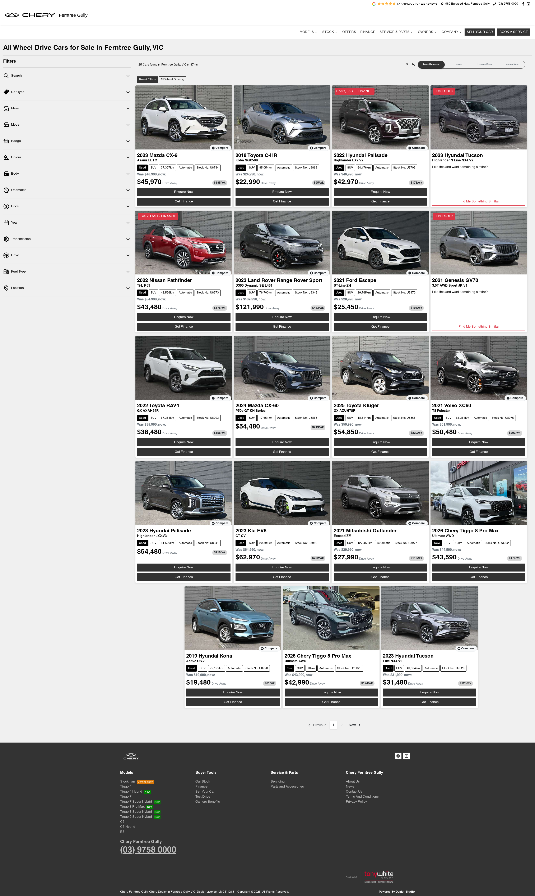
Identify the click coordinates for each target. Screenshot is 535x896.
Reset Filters (147, 79)
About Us (353, 781)
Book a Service (513, 32)
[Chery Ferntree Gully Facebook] (524, 4)
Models (307, 32)
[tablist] (471, 65)
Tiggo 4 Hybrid (131, 791)
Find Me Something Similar (479, 201)
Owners (425, 32)
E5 (122, 832)
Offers (349, 32)
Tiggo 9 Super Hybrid (136, 817)
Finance (367, 32)
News (350, 786)
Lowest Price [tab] (485, 64)
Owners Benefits (207, 801)
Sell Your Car (480, 32)
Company (450, 32)
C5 (122, 822)
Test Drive (202, 796)
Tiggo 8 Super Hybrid (136, 812)
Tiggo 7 (125, 796)
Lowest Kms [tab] (511, 64)
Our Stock (202, 781)
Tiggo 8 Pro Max (132, 806)
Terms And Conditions (362, 796)
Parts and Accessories (287, 786)
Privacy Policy (356, 801)
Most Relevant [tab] (431, 64)
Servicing (278, 781)
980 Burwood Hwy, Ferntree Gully (467, 4)
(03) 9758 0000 (508, 4)
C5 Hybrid (127, 827)
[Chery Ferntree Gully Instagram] (529, 4)
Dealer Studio (405, 892)
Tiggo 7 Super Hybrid (136, 801)
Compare (221, 148)
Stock (328, 32)
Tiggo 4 (125, 786)
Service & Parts (395, 32)
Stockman (127, 781)
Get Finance (184, 201)
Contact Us (354, 791)
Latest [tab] (458, 64)
